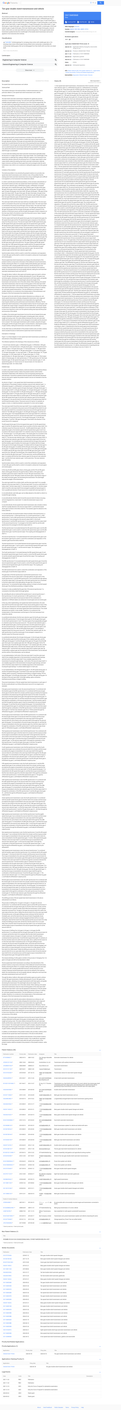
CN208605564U (7, 1179)
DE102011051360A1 (8, 1083)
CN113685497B (7, 1296)
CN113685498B (7, 1323)
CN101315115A (7, 1069)
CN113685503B (7, 1299)
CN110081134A (7, 1183)
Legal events (96, 70)
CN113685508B (7, 1316)
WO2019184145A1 (8, 1262)
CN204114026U (7, 1109)
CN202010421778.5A (8, 1353)
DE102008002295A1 (8, 1207)
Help (82, 1407)
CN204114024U (7, 1279)
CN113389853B (7, 1336)
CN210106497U (7, 1330)
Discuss (90, 75)
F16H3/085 (8, 42)
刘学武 (86, 29)
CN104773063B (7, 1219)
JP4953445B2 (7, 1202)
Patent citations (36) (73, 70)
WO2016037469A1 (8, 1216)
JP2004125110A (7, 1062)
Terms (67, 1407)
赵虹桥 (72, 29)
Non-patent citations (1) (85, 70)
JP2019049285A (7, 1223)
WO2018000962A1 (8, 1161)
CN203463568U (7, 1089)
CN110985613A (7, 1193)
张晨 (75, 29)
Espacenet (76, 75)
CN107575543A (7, 1168)
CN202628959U (7, 1078)
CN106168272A (7, 1149)
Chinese (77, 26)
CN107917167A (7, 1174)
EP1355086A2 (7, 1057)
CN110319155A (7, 1188)
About (39, 1407)
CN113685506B (7, 1282)
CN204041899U (7, 1275)
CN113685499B (7, 1313)
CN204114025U (7, 1302)
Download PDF (71, 22)
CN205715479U (7, 1145)
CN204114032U (7, 1265)
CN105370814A (7, 1134)
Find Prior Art (83, 22)
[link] (30, 45)
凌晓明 (82, 29)
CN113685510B (7, 1306)
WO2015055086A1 (8, 1120)
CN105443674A (7, 1139)
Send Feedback (47, 1407)
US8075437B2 (7, 1211)
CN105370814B (7, 1259)
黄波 (78, 29)
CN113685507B (7, 1309)
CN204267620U (7, 1114)
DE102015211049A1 (8, 1152)
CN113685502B (7, 1319)
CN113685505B (7, 1326)
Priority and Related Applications (85, 72)
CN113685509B (7, 1333)
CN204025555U (7, 1272)
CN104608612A (7, 1125)
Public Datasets (58, 1407)
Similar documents (71, 72)
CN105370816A (7, 1129)
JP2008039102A (7, 1065)
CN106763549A (7, 1156)
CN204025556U (7, 1104)
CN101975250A (7, 1072)
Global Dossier (83, 75)
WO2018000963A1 (8, 1165)
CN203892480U (7, 1098)
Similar (92, 22)
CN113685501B (7, 1289)
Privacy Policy (75, 1407)
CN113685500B (7, 1292)
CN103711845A (7, 1095)
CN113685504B (7, 1286)
